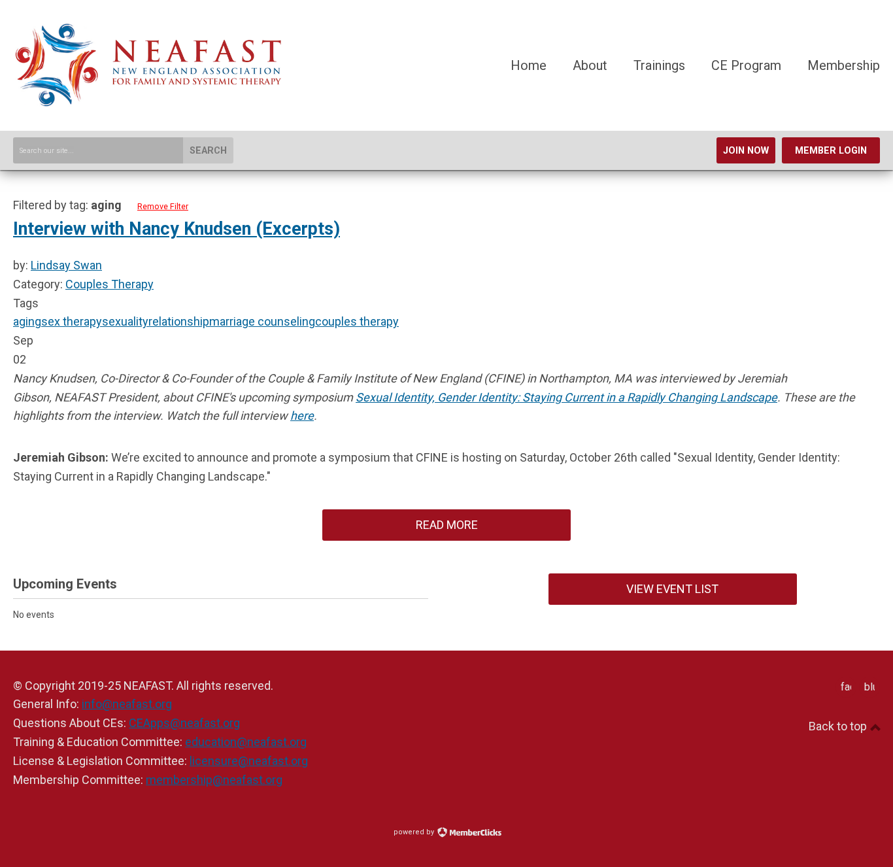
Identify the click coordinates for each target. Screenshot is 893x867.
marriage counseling (262, 321)
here (302, 415)
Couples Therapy (109, 284)
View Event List (672, 589)
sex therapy (71, 321)
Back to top (839, 726)
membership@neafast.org (214, 780)
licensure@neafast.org (249, 761)
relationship (178, 321)
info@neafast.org (127, 704)
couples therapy (357, 321)
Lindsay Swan (66, 265)
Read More (447, 525)
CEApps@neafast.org (184, 723)
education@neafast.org (246, 742)
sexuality (125, 321)
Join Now (746, 150)
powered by (415, 832)
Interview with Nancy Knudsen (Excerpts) (176, 228)
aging (27, 321)
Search (208, 150)
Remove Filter (162, 206)
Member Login (831, 150)
